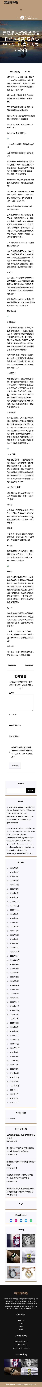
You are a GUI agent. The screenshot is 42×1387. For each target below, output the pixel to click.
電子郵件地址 (15, 725)
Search (30, 791)
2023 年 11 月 (14, 1006)
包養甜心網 (20, 257)
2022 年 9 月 (14, 1052)
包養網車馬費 (12, 466)
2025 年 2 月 (14, 943)
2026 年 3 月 (14, 889)
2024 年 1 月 (14, 998)
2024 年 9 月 (14, 964)
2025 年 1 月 (14, 948)
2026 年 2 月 (14, 893)
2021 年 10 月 (14, 1086)
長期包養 (10, 331)
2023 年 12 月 (14, 1002)
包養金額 (23, 110)
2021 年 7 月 (14, 1098)
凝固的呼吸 (11, 2)
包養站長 (15, 382)
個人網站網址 (14, 736)
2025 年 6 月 (14, 927)
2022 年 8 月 (14, 1056)
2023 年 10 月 (14, 1010)
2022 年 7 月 (14, 1061)
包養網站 (28, 231)
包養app (29, 144)
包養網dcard (15, 350)
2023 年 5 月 (14, 1019)
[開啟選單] (21, 10)
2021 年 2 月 (14, 1102)
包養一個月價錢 (19, 161)
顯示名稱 (13, 714)
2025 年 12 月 (14, 902)
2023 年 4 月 (14, 1023)
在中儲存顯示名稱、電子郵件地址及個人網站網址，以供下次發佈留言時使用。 (22, 752)
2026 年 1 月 (14, 897)
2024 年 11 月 (14, 956)
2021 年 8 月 (14, 1094)
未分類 (12, 1119)
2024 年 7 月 (14, 973)
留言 (11, 693)
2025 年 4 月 (14, 935)
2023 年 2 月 (14, 1031)
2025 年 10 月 (14, 910)
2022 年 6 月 (14, 1065)
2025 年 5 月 (14, 931)
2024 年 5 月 (14, 981)
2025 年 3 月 (14, 939)
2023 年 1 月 (14, 1035)
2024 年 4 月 (14, 985)
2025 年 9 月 (14, 914)
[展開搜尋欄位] (17, 17)
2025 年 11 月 (14, 906)
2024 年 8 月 (14, 969)
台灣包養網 (13, 343)
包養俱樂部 (11, 267)
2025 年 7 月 (14, 922)
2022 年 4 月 (14, 1073)
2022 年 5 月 (14, 1069)
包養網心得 (29, 153)
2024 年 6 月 (14, 977)
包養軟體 (12, 110)
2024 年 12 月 (14, 952)
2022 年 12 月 (14, 1040)
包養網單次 (15, 437)
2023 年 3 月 (14, 1027)
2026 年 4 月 (14, 885)
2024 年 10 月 (15, 960)
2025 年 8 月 (14, 918)
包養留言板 (16, 577)
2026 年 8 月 (14, 868)
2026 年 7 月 (14, 872)
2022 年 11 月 (14, 1044)
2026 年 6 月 (14, 876)
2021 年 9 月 (14, 1090)
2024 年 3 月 (14, 989)
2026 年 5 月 (14, 881)
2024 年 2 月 (14, 994)
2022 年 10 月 (14, 1048)
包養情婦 (17, 443)
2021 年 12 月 (14, 1077)
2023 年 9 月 (14, 1015)
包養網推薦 (25, 278)
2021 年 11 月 (14, 1082)
